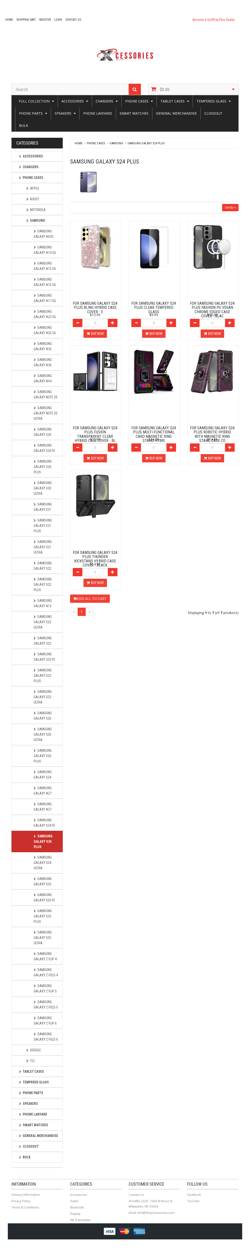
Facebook (194, 1195)
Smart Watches (134, 113)
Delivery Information (25, 1195)
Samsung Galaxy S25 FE (44, 897)
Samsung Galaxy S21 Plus (43, 525)
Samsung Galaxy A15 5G (45, 266)
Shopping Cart (26, 19)
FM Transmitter (80, 1220)
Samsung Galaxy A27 (43, 790)
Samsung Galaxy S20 (43, 432)
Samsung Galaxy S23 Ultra (43, 697)
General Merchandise (176, 113)
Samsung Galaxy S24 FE (44, 822)
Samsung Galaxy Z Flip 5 (45, 988)
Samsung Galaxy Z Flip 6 (45, 1020)
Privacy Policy (20, 1201)
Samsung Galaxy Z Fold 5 (46, 1004)
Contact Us (73, 19)
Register (45, 19)
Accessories (73, 101)
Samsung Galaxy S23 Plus (43, 675)
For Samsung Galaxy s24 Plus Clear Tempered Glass (153, 307)
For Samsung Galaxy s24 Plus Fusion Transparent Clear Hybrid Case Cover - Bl (95, 434)
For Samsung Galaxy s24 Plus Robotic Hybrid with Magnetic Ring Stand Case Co (212, 434)
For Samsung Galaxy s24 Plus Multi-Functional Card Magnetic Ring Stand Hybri (153, 434)
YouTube (193, 1201)
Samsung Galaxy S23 (43, 640)
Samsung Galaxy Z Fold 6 (46, 1036)
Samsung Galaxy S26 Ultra (43, 734)
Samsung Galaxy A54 (43, 378)
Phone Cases (136, 101)
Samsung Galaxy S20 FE (44, 448)
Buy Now (97, 334)
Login (58, 19)
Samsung (116, 143)
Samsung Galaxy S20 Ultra (43, 488)
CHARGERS (104, 101)
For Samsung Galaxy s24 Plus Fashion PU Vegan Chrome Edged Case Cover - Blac (212, 310)
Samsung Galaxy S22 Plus (43, 584)
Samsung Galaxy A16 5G (45, 282)
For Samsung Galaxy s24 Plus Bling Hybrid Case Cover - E (95, 307)
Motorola (38, 210)
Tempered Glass (211, 101)
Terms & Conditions (25, 1207)
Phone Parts (31, 113)
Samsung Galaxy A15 (43, 603)
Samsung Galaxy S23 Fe (44, 656)
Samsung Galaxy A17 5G (45, 298)
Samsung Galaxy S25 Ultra (43, 937)
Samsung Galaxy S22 (43, 565)
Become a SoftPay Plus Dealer (214, 20)
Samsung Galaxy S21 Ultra (43, 547)
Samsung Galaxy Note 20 (45, 394)
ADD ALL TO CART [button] (91, 598)
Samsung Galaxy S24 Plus (146, 143)
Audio (74, 1201)
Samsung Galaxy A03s (43, 233)
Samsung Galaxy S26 (43, 715)
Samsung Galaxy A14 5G (45, 250)
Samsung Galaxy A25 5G (45, 330)
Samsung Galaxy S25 (43, 881)
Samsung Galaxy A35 (43, 346)
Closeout (213, 113)
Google (35, 1050)
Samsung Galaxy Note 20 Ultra (45, 413)
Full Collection (34, 101)
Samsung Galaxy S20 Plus (43, 466)
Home (9, 19)
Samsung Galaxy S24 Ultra (43, 862)
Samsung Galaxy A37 (43, 806)
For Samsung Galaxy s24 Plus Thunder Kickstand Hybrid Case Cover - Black (95, 559)
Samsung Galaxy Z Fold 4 (46, 972)
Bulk (23, 125)
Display (75, 1214)
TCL (32, 1061)
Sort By (229, 207)
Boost (34, 199)
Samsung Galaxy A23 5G (45, 314)
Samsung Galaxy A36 (43, 362)
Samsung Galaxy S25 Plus (43, 916)
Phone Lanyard (97, 113)
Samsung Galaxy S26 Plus (43, 756)
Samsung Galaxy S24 (43, 774)
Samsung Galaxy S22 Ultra (43, 622)
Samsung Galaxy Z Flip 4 (45, 956)
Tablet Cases (172, 101)
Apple (34, 188)
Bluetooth (77, 1207)
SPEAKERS (63, 113)
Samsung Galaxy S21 (43, 507)
